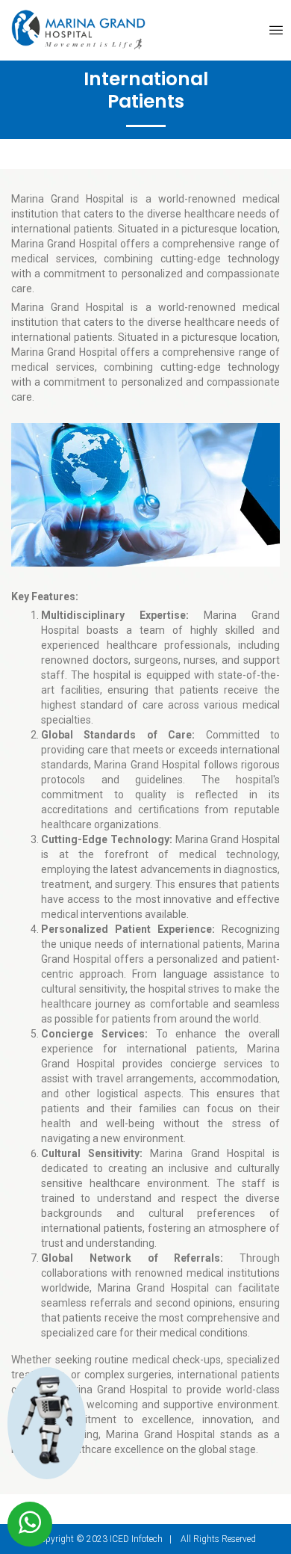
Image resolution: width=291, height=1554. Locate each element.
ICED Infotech (136, 1539)
